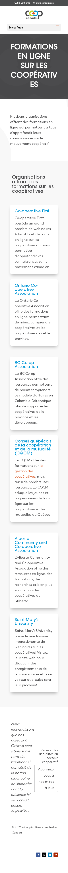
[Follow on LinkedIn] (50, 855)
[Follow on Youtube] (55, 855)
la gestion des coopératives (29, 471)
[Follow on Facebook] (38, 855)
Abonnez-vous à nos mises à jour (46, 778)
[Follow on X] (44, 855)
